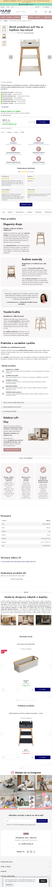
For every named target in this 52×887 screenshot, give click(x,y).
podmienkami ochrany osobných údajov (27, 824)
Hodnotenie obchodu (26, 168)
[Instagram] (31, 852)
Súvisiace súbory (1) (20, 212)
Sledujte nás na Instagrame (28, 772)
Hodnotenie (29, 212)
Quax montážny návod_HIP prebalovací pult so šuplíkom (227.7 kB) (19, 561)
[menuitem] (3, 17)
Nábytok (48, 520)
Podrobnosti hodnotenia (29, 33)
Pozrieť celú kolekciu (12, 449)
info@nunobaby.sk (27, 844)
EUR (38, 7)
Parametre (10, 212)
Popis (3, 212)
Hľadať (36, 12)
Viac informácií (5, 107)
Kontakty (2, 7)
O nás (8, 7)
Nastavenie (9, 884)
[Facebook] (28, 852)
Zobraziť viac (26, 204)
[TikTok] (34, 852)
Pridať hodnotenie (17, 579)
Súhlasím (43, 881)
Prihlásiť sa (42, 821)
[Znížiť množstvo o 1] (30, 122)
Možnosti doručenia (7, 115)
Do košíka (43, 122)
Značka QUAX (38, 212)
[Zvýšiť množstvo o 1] (34, 122)
